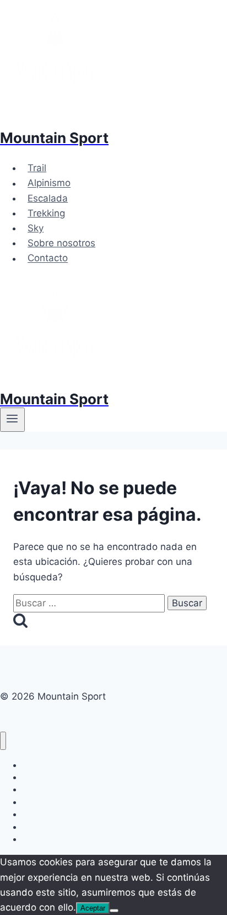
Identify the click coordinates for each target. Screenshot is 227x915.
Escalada (48, 198)
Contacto (48, 258)
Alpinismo (49, 183)
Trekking (46, 213)
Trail (37, 167)
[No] (114, 910)
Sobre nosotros (61, 242)
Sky (36, 228)
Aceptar (92, 908)
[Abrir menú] (12, 420)
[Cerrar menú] (3, 741)
